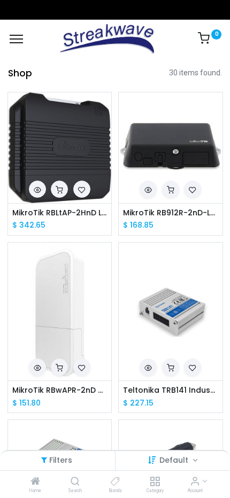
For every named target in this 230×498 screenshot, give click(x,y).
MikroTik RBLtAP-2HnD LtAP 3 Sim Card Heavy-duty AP (60, 213)
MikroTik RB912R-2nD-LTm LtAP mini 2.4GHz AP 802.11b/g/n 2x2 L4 (170, 213)
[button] (37, 189)
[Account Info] (195, 482)
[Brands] (115, 482)
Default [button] (174, 460)
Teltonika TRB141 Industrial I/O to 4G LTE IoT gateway (170, 390)
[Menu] (16, 39)
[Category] (155, 482)
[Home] (35, 482)
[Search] (75, 482)
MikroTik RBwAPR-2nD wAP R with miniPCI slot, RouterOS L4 (60, 390)
